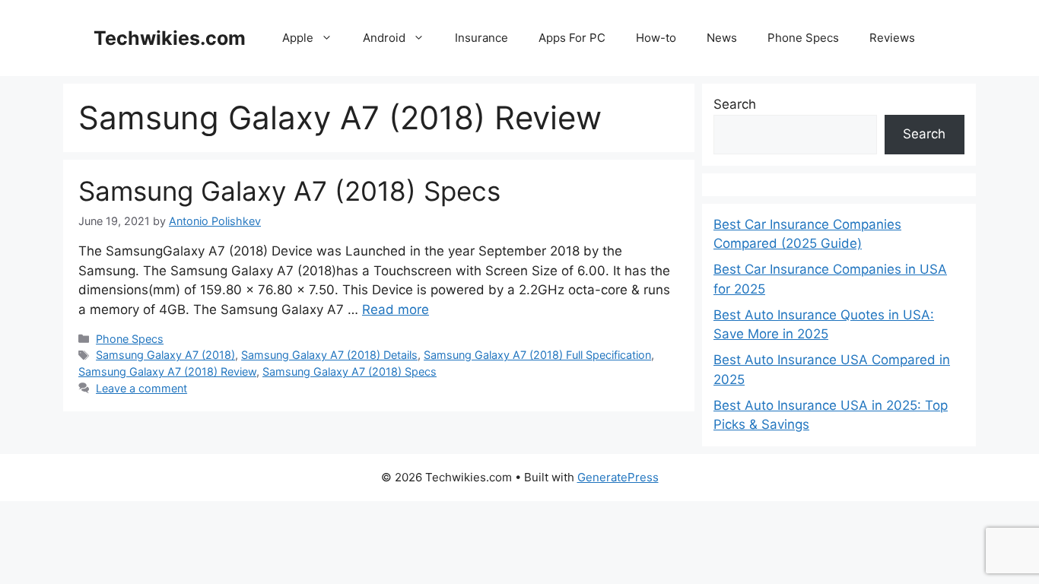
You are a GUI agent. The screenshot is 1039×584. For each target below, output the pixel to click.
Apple (297, 37)
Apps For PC (572, 37)
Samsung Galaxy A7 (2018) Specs (289, 191)
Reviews (892, 37)
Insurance (481, 37)
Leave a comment (141, 388)
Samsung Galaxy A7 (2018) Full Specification (537, 354)
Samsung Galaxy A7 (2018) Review (167, 371)
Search (734, 104)
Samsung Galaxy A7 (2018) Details (329, 354)
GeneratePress (618, 477)
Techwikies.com (170, 38)
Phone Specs (803, 37)
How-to (656, 37)
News (722, 37)
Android (384, 37)
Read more (395, 309)
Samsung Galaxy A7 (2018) (165, 354)
